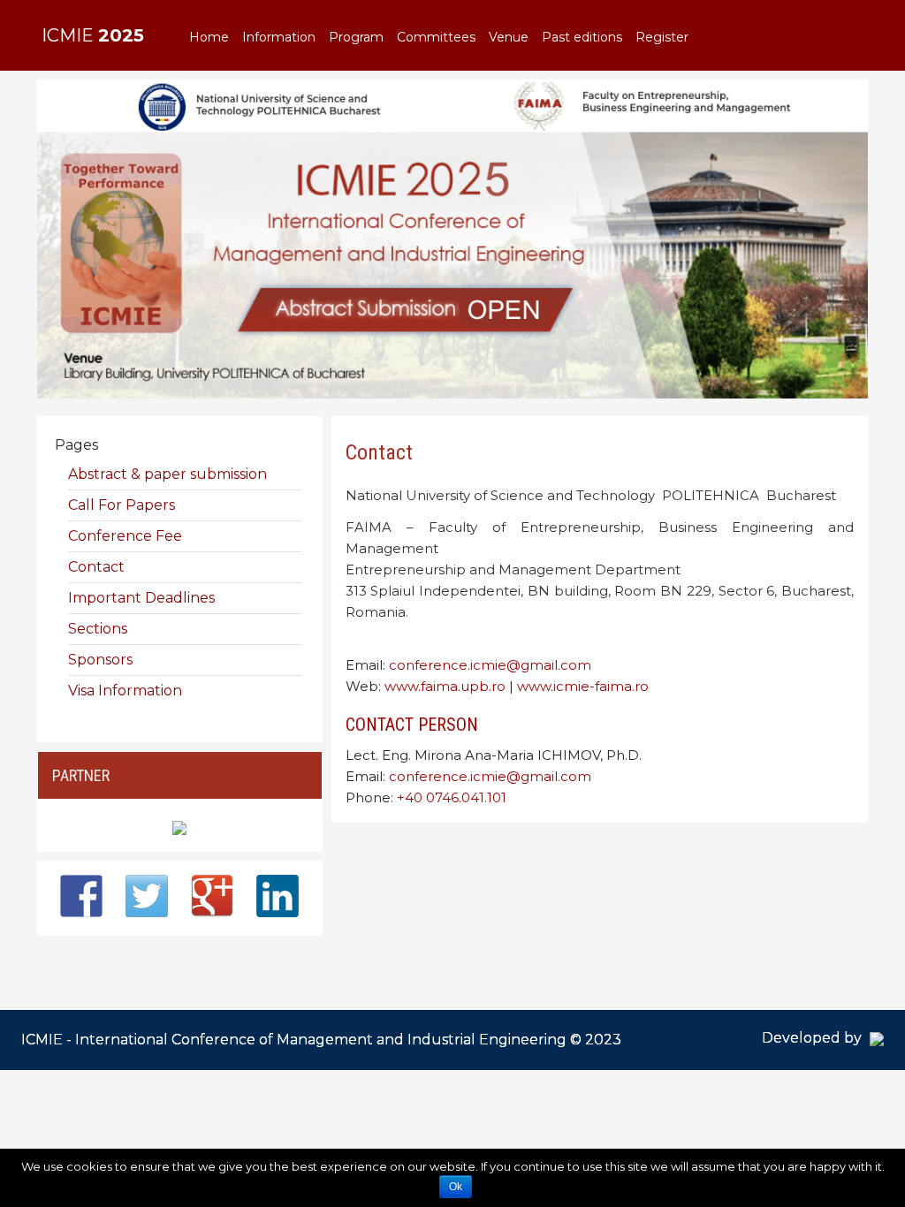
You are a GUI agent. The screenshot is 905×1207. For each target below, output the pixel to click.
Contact (379, 452)
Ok (455, 1186)
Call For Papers (121, 505)
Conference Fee (125, 536)
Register (661, 37)
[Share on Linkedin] (277, 896)
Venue (509, 37)
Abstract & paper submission (167, 474)
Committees (436, 37)
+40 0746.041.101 (451, 797)
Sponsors (100, 659)
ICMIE (93, 35)
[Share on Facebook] (81, 896)
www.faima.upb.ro (445, 686)
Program (356, 37)
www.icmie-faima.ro (583, 686)
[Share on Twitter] (146, 896)
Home (209, 37)
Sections (97, 628)
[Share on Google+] (212, 896)
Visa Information (125, 690)
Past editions (582, 37)
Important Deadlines (141, 597)
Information (279, 37)
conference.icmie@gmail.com (490, 665)
